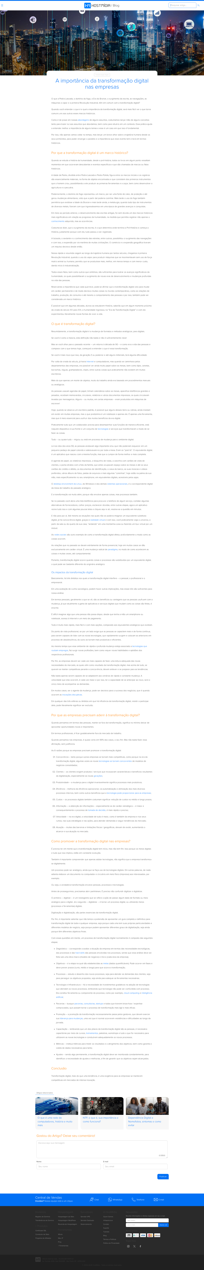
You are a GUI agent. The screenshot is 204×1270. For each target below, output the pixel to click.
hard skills (80, 953)
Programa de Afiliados (43, 1238)
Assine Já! (163, 1225)
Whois (60, 1234)
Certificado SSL (40, 1231)
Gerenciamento (86, 1224)
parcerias (78, 1003)
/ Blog (115, 5)
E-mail (105, 1162)
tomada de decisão (97, 810)
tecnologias (103, 429)
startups (99, 1003)
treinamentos (92, 1033)
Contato (106, 1224)
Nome (38, 1162)
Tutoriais (106, 1232)
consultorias (89, 1003)
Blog (105, 1236)
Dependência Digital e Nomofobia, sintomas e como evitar (144, 1121)
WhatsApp (117, 1199)
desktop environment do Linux (68, 484)
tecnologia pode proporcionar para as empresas (129, 793)
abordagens (83, 120)
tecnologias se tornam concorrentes (115, 761)
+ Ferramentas (63, 1246)
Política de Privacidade (111, 1243)
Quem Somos (108, 1217)
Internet (90, 361)
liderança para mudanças (71, 1018)
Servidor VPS (85, 1217)
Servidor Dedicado (87, 1220)
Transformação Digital (102, 75)
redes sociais (60, 534)
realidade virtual (97, 520)
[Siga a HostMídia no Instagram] (128, 1246)
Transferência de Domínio (44, 1220)
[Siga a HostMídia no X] (134, 1246)
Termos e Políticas (109, 1239)
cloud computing (131, 993)
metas (106, 963)
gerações (98, 776)
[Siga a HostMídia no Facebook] (140, 1246)
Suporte (106, 1228)
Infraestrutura (108, 1220)
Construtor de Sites (42, 1234)
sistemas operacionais (117, 484)
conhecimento (57, 221)
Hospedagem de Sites (66, 1217)
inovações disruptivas (72, 695)
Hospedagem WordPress (67, 1220)
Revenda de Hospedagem (67, 1224)
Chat (96, 1199)
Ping (59, 1242)
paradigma (112, 549)
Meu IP (60, 1238)
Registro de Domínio (42, 1217)
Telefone (140, 1199)
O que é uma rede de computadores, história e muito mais (55, 1121)
